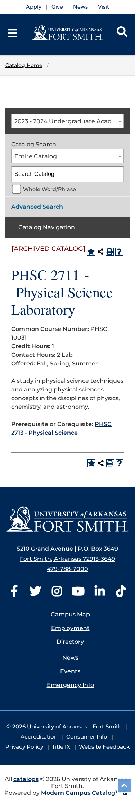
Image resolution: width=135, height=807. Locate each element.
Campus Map (70, 614)
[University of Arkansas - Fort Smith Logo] (67, 519)
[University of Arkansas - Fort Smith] (68, 32)
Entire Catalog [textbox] (35, 156)
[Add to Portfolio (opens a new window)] (91, 252)
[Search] (122, 33)
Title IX (61, 746)
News (80, 7)
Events (70, 671)
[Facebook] (14, 593)
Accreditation (39, 736)
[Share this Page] (100, 252)
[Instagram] (57, 593)
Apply (33, 7)
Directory (70, 641)
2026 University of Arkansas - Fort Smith (67, 726)
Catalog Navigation (46, 227)
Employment (70, 628)
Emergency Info (70, 685)
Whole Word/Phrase (49, 189)
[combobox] (67, 121)
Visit (103, 7)
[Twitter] (35, 593)
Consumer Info (86, 736)
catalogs (26, 779)
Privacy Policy (24, 746)
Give (57, 7)
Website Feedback (104, 746)
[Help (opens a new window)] (119, 252)
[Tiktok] (121, 593)
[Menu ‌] (12, 33)
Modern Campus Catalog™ (81, 792)
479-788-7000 (67, 569)
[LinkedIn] (100, 593)
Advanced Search (37, 206)
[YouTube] (78, 593)
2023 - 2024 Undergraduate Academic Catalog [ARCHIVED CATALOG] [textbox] (68, 121)
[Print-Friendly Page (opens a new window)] (110, 252)
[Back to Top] (124, 785)
